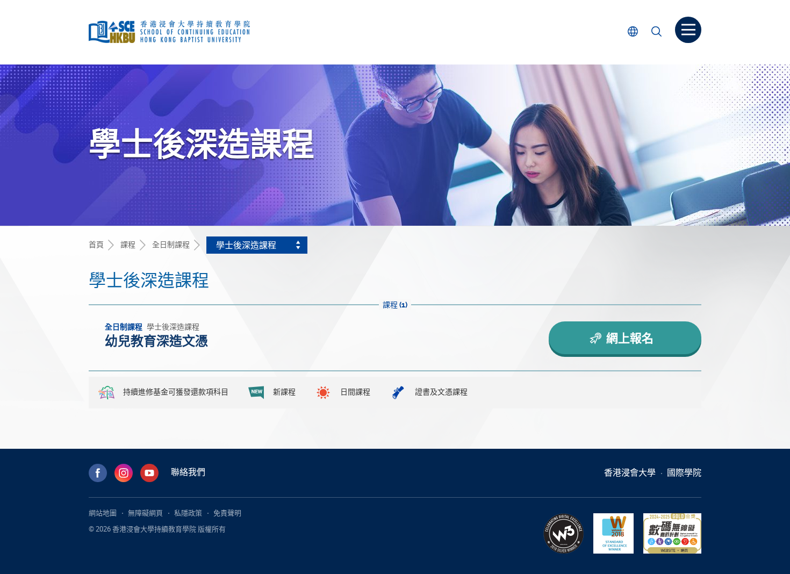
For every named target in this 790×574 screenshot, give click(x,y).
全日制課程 (171, 244)
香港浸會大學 (630, 472)
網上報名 (628, 338)
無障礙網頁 (145, 513)
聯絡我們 (188, 472)
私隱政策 (188, 513)
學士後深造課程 (246, 245)
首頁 (96, 244)
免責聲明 (227, 513)
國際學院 (684, 472)
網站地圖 (103, 513)
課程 (127, 244)
